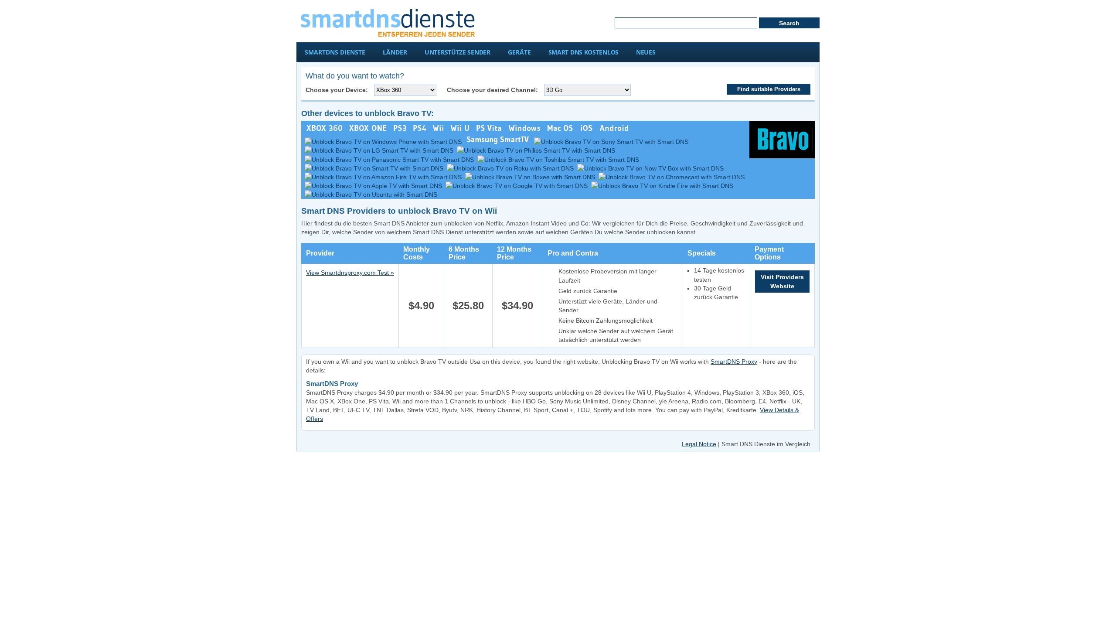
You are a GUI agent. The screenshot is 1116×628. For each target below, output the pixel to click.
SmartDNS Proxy (734, 361)
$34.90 (517, 305)
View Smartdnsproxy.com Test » (350, 272)
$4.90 (421, 305)
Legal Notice (699, 443)
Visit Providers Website (782, 281)
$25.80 (468, 305)
